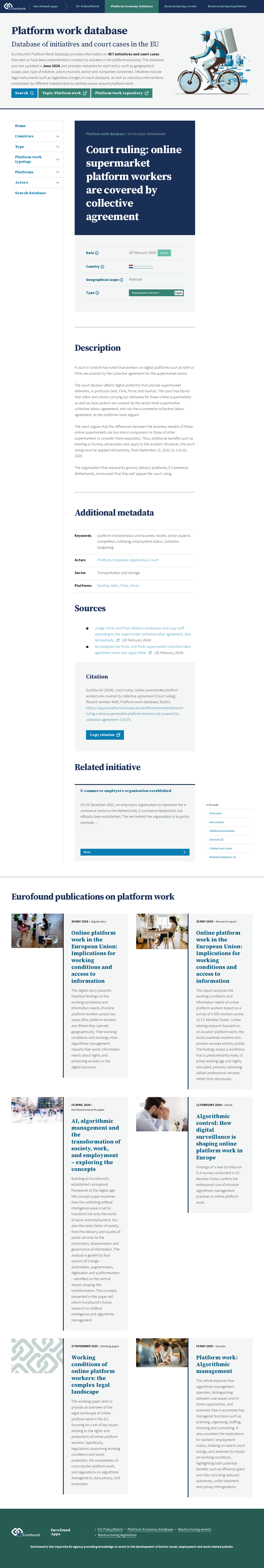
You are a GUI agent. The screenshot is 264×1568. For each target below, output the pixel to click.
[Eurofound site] (25, 1532)
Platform (104, 560)
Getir (115, 585)
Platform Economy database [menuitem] (132, 6)
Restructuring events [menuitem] (180, 6)
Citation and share (220, 848)
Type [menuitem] (19, 146)
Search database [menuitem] (30, 193)
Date (90, 252)
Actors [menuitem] (21, 182)
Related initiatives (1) (222, 857)
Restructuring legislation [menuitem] (227, 6)
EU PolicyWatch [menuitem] (87, 6)
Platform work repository (119, 93)
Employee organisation (130, 560)
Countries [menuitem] (24, 136)
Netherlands (143, 266)
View (87, 852)
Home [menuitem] (20, 126)
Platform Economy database (150, 1529)
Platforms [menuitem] (24, 172)
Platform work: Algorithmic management (217, 1364)
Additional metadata (222, 831)
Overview (215, 813)
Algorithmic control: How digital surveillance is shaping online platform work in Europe (219, 1137)
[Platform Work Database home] (212, 61)
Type (90, 292)
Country (93, 266)
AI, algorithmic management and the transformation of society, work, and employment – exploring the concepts (95, 1145)
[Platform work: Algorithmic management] (162, 1352)
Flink (124, 585)
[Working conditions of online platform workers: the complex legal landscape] (37, 1355)
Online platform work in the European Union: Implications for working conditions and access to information (94, 957)
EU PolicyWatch (110, 1529)
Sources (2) (216, 839)
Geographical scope (102, 279)
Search (21, 93)
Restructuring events (194, 1529)
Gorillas (103, 585)
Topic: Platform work (61, 93)
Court (154, 560)
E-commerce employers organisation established (125, 790)
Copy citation (102, 734)
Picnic (134, 585)
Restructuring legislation (117, 1534)
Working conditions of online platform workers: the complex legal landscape (93, 1375)
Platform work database (105, 133)
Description (216, 822)
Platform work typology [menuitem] (28, 159)
